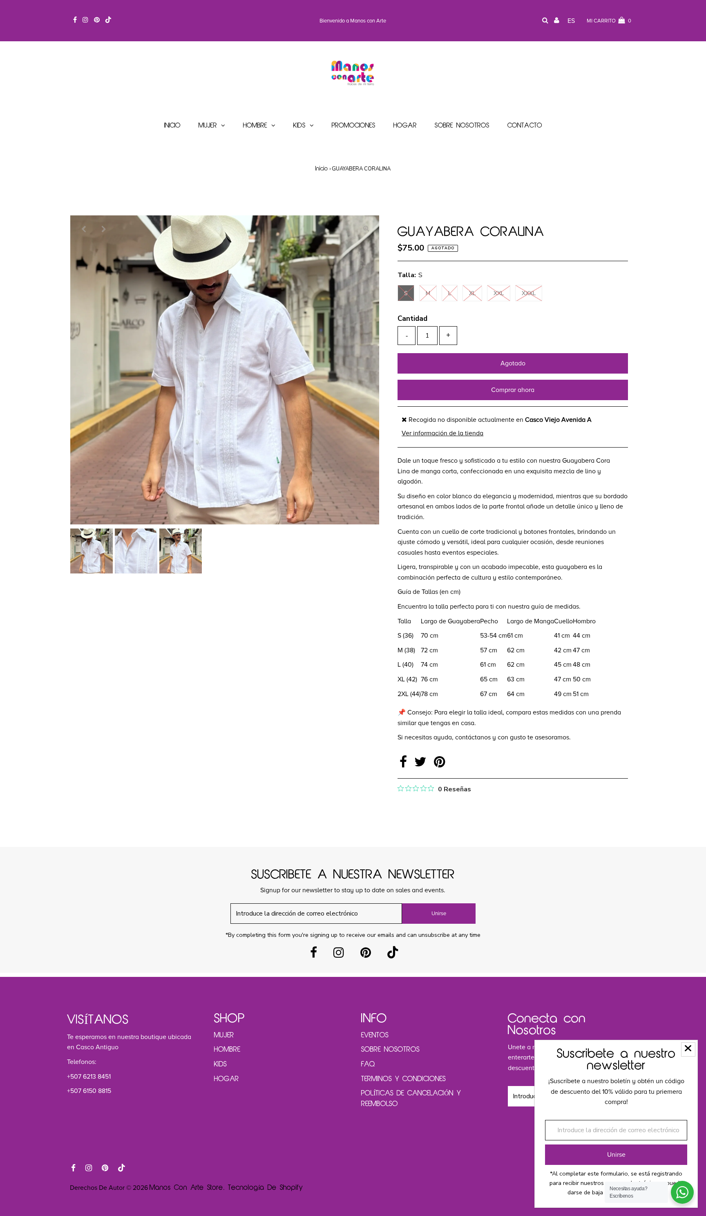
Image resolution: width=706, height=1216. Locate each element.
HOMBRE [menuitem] (255, 126)
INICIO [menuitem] (172, 126)
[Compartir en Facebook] (405, 764)
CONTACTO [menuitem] (524, 126)
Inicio (321, 169)
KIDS (220, 1064)
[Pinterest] (365, 955)
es (571, 21)
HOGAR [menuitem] (405, 126)
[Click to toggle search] (545, 21)
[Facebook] (313, 955)
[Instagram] (338, 955)
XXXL (529, 293)
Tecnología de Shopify (265, 1188)
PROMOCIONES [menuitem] (353, 126)
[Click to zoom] (366, 228)
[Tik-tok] (392, 955)
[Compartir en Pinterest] (439, 764)
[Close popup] (688, 1049)
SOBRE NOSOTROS (390, 1049)
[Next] (103, 228)
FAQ (368, 1064)
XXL (499, 293)
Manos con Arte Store (186, 1188)
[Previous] (83, 228)
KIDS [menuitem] (299, 126)
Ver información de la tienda (442, 433)
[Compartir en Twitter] (422, 764)
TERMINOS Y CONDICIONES (403, 1079)
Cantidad (412, 318)
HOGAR (226, 1079)
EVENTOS (375, 1035)
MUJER (224, 1035)
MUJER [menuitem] (208, 126)
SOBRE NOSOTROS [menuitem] (462, 126)
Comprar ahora (512, 390)
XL (472, 293)
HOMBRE (227, 1049)
